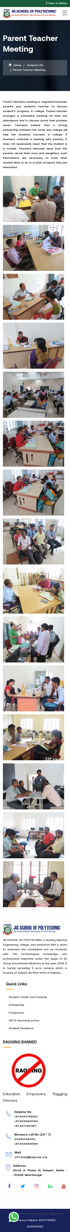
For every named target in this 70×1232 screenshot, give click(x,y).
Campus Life (34, 65)
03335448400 (24, 1139)
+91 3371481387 (25, 1126)
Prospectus (16, 1012)
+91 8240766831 (25, 1116)
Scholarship (16, 1005)
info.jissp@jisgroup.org (31, 1157)
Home (17, 65)
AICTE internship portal (24, 1020)
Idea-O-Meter (57, 3)
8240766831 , (48, 1220)
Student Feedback (21, 1028)
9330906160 (35, 1226)
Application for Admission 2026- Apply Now (35, 1214)
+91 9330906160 (26, 1121)
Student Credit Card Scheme (28, 997)
